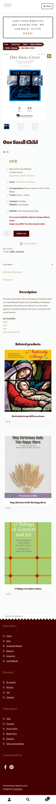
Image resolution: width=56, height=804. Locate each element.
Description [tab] (8, 264)
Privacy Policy (12, 729)
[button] (49, 56)
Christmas (30, 176)
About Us (10, 651)
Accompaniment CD (11, 332)
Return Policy (11, 734)
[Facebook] (5, 767)
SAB (4, 325)
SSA (4, 329)
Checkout (10, 697)
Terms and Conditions (15, 744)
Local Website (12, 661)
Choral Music (14, 176)
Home (6, 44)
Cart (8, 692)
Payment (10, 724)
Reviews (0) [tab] (8, 280)
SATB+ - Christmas (11, 48)
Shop (8, 641)
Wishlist (9, 687)
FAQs (8, 719)
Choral (25, 44)
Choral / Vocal (15, 44)
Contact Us (10, 656)
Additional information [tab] (12, 272)
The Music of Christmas (25, 182)
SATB (13, 161)
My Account (9, 799)
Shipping (10, 739)
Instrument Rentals (14, 646)
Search (28, 799)
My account (11, 682)
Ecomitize (18, 789)
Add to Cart (21, 234)
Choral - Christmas (36, 44)
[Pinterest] (11, 767)
